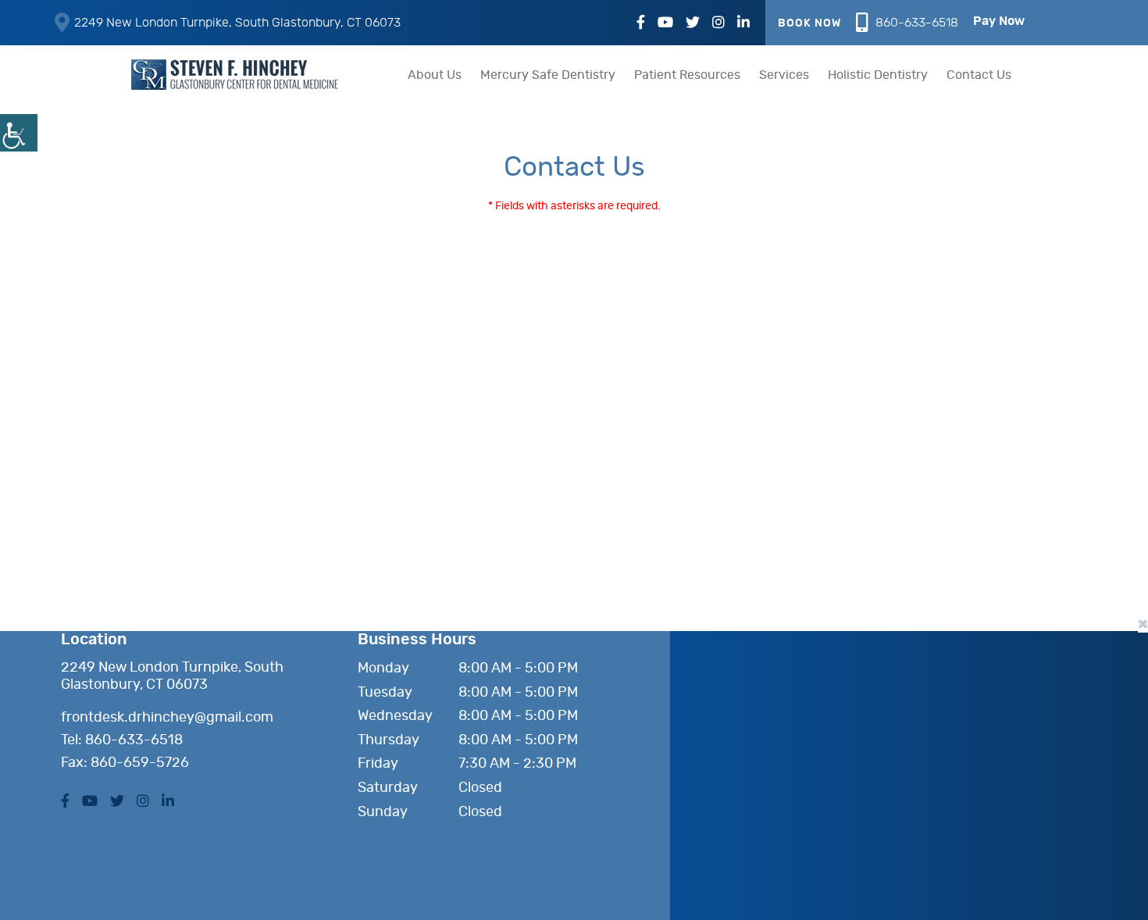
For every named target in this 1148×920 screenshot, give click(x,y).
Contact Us (979, 75)
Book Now (809, 23)
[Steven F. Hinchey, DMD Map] (841, 738)
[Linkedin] (743, 23)
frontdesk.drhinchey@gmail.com (167, 718)
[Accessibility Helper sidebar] (18, 133)
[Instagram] (718, 23)
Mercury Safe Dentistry (547, 75)
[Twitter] (693, 23)
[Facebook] (640, 23)
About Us (435, 75)
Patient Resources (687, 75)
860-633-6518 (916, 22)
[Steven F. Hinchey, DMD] (238, 74)
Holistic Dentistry (878, 75)
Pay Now (999, 21)
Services (784, 75)
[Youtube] (665, 23)
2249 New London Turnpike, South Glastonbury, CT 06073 (237, 22)
